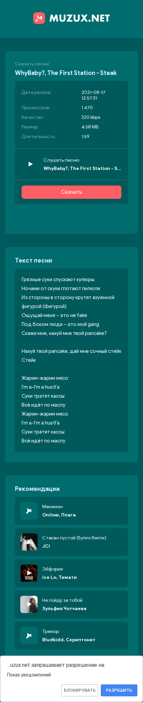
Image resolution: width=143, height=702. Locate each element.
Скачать (71, 192)
